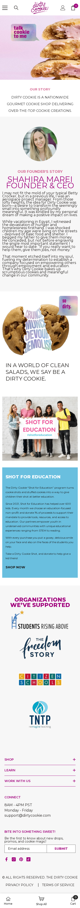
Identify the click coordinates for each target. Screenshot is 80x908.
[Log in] (62, 7)
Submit (61, 849)
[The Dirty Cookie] (40, 429)
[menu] (5, 7)
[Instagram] (14, 859)
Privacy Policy (19, 885)
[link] (40, 55)
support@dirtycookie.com (27, 815)
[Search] (16, 7)
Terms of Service (58, 885)
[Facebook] (6, 859)
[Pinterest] (21, 859)
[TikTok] (28, 859)
